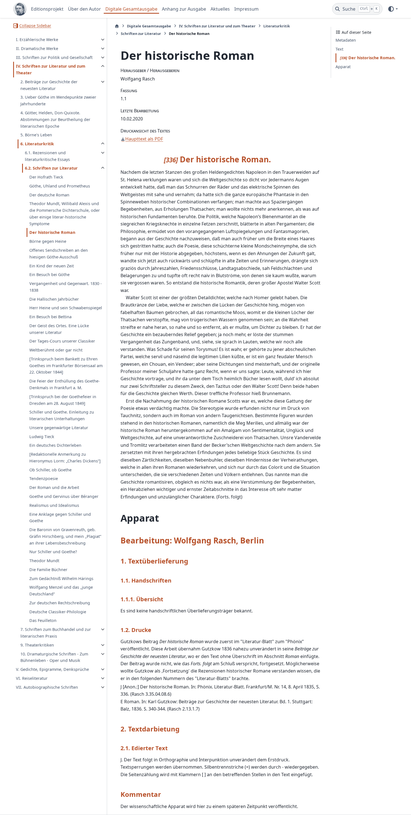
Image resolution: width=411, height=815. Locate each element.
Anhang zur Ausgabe (184, 9)
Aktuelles (220, 9)
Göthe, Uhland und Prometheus (59, 186)
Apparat (343, 66)
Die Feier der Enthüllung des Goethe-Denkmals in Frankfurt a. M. (64, 384)
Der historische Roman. (368, 57)
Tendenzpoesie (43, 478)
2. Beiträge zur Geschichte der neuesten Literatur (48, 85)
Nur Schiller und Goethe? (53, 551)
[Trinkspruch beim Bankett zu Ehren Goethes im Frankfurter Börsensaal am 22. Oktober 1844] (66, 365)
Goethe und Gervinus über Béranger (63, 496)
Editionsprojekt (47, 9)
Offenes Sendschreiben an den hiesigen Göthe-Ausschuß (58, 254)
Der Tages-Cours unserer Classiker (62, 341)
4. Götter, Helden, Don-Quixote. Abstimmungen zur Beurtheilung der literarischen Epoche (55, 119)
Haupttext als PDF (144, 139)
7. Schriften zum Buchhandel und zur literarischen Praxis (55, 633)
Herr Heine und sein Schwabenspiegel (65, 307)
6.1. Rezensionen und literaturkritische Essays (47, 156)
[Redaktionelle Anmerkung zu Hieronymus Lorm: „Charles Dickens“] (65, 458)
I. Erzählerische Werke (37, 39)
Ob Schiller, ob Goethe (50, 469)
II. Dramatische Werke (37, 48)
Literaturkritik (276, 25)
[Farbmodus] (393, 9)
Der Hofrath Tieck (46, 177)
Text (339, 49)
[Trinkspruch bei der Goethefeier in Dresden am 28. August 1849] (62, 400)
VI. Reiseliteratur (32, 678)
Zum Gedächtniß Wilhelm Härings (61, 578)
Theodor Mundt (44, 560)
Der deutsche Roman (49, 195)
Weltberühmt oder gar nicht (55, 350)
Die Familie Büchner (48, 569)
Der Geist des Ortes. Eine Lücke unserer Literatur (59, 329)
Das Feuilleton (42, 620)
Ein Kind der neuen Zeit (51, 266)
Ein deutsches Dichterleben (55, 445)
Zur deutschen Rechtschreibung (59, 602)
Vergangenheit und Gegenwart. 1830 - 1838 (65, 287)
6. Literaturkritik (37, 143)
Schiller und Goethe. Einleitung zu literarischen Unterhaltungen (61, 415)
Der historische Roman (52, 232)
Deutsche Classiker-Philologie (57, 611)
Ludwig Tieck (41, 436)
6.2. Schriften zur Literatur (51, 168)
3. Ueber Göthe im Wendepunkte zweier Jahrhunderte (58, 101)
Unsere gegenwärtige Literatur (58, 427)
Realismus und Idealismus (54, 505)
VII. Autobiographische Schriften (47, 687)
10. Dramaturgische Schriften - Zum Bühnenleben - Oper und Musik (54, 657)
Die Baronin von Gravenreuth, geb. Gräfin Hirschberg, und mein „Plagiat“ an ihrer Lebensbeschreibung (65, 536)
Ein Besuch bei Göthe (49, 274)
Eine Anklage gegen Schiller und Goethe (60, 518)
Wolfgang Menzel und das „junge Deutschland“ (61, 591)
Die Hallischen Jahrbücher (54, 299)
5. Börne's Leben (36, 134)
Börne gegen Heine (47, 241)
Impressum (246, 9)
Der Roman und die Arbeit (54, 487)
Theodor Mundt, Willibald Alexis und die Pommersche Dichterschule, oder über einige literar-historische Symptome (64, 213)
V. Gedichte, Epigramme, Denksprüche (52, 669)
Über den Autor (84, 9)
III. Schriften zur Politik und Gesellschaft (54, 57)
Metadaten (346, 40)
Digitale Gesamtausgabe (131, 9)
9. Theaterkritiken (37, 645)
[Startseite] (117, 26)
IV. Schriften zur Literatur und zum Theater (50, 70)
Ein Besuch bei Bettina (50, 316)
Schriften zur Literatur (141, 33)
